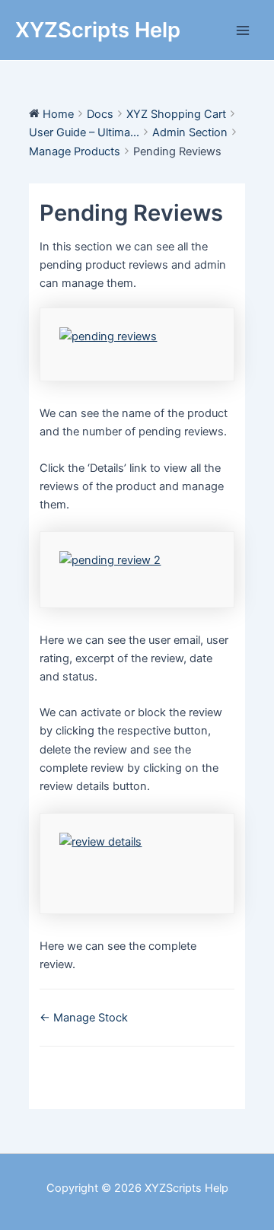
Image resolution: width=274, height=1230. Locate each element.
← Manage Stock (84, 1017)
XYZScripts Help (97, 30)
